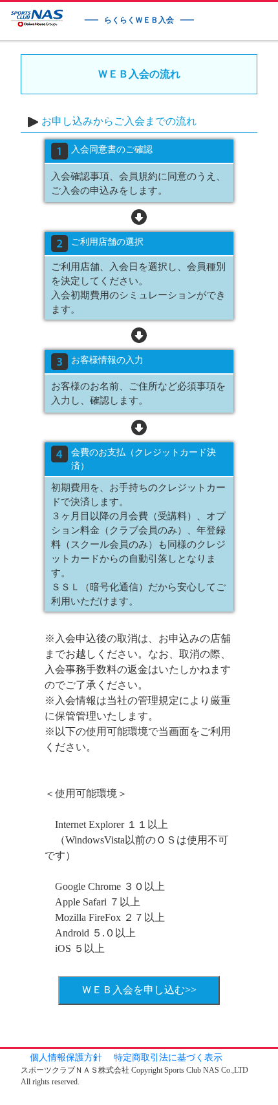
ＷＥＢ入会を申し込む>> (139, 989)
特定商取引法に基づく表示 (168, 1057)
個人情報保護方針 (66, 1057)
